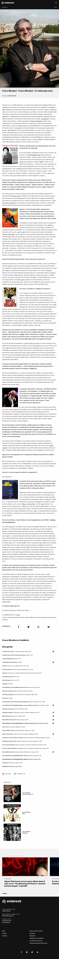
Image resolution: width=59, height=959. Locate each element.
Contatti (4, 933)
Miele (41, 162)
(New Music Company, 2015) (12, 766)
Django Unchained (36, 121)
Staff (3, 931)
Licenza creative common (36, 931)
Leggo (18, 615)
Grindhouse (45, 119)
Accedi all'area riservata (35, 940)
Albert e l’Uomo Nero (28, 504)
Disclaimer (32, 933)
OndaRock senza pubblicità (36, 938)
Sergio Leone (16, 196)
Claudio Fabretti (12, 95)
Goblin (22, 334)
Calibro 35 (5, 116)
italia (55, 7)
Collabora (4, 935)
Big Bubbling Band (35, 155)
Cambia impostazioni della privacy (38, 943)
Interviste (5, 7)
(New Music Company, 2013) (21, 759)
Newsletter (32, 935)
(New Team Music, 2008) (25, 723)
